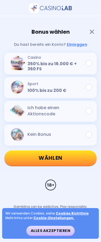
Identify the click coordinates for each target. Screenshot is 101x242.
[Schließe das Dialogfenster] (92, 32)
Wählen (50, 158)
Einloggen (77, 44)
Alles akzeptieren (50, 230)
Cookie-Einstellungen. (53, 218)
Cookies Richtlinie (72, 213)
